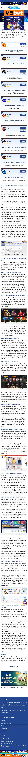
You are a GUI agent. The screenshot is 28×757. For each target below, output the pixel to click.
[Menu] (2, 7)
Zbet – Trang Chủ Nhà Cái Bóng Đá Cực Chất (12, 687)
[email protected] (9, 741)
